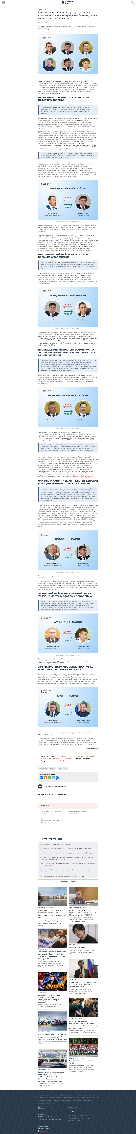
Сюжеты (45, 806)
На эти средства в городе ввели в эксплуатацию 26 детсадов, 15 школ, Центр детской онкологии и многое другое (52, 918)
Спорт (40, 992)
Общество (42, 9)
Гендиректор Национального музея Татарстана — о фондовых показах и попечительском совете (82, 987)
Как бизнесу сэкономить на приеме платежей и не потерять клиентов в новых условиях (51, 1078)
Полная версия (43, 1126)
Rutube (62, 761)
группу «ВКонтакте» (80, 756)
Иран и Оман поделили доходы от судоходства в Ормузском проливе (65, 848)
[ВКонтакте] (41, 777)
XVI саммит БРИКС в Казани (51, 813)
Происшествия (43, 949)
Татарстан (62, 768)
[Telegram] (53, 777)
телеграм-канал (64, 756)
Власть (52, 768)
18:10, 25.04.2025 (43, 22)
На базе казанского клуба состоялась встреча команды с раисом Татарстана (83, 1027)
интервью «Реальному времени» (83, 477)
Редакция (41, 1112)
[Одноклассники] (45, 777)
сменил (43, 733)
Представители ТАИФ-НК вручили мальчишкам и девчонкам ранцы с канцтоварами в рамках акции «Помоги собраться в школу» (82, 1066)
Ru (69, 1111)
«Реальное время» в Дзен (56, 786)
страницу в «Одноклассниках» (60, 759)
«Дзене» (70, 761)
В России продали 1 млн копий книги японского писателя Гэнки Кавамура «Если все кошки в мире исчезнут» (82, 950)
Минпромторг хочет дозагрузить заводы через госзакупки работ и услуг (67, 853)
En (73, 1111)
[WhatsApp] (49, 777)
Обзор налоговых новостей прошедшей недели (52, 1039)
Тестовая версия (44, 1128)
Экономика (42, 1032)
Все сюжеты (69, 828)
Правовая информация (45, 1117)
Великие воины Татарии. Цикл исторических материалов (52, 821)
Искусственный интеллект (78, 813)
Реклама (41, 1114)
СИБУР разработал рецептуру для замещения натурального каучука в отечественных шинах (82, 915)
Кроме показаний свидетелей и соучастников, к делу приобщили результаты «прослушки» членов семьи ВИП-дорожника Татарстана (52, 959)
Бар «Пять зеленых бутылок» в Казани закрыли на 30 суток (62, 876)
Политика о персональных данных (49, 1119)
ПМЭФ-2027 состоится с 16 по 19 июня (55, 844)
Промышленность (75, 907)
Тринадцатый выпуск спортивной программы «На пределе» (50, 1000)
